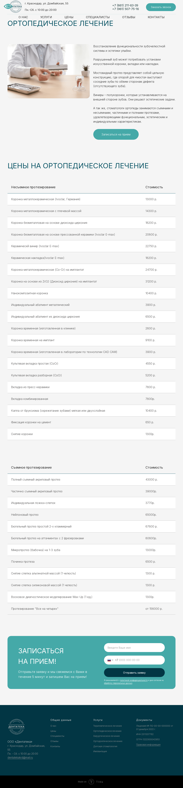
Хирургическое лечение (106, 736)
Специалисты (98, 17)
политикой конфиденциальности (134, 680)
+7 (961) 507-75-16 (125, 9)
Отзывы (128, 17)
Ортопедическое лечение (107, 731)
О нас (23, 17)
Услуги (46, 17)
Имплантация (100, 751)
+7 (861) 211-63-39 (125, 5)
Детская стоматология (105, 746)
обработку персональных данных (118, 683)
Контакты (156, 17)
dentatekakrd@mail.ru (20, 757)
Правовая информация (148, 744)
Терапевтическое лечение (107, 725)
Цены (69, 17)
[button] (161, 7)
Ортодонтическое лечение (107, 741)
